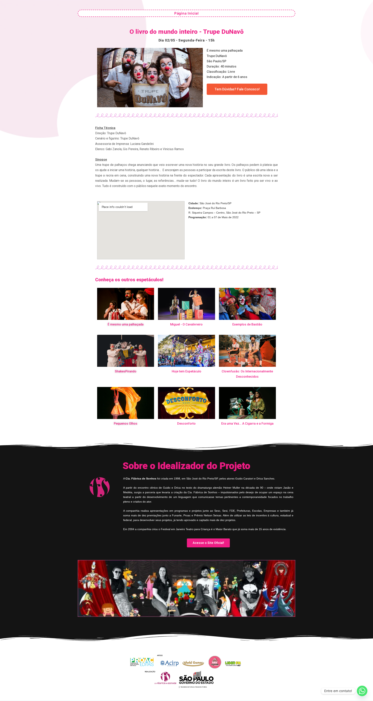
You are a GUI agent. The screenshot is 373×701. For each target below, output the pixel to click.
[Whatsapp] (362, 691)
